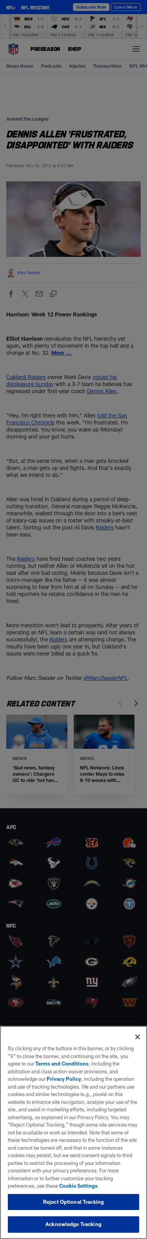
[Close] (137, 1037)
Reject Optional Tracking (73, 1202)
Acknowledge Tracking (73, 1224)
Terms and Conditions (62, 1063)
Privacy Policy (64, 1079)
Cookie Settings (78, 1186)
